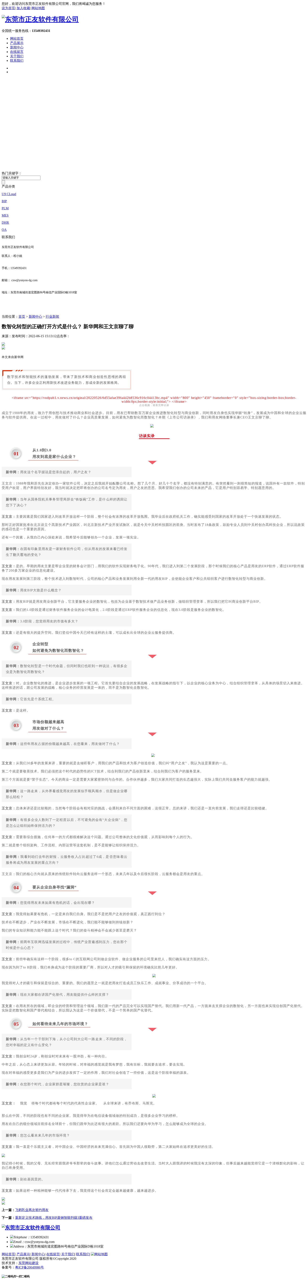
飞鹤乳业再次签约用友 (32, 1210)
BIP (4, 201)
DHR (5, 222)
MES (5, 215)
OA (4, 229)
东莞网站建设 (28, 1263)
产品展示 (16, 43)
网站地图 (38, 8)
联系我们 (16, 60)
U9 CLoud (9, 194)
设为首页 (8, 8)
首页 (21, 316)
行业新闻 (52, 316)
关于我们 (16, 56)
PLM (5, 208)
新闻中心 (16, 47)
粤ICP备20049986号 (29, 1267)
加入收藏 (23, 8)
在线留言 (16, 52)
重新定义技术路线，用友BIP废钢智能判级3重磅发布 (53, 1217)
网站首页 (16, 38)
